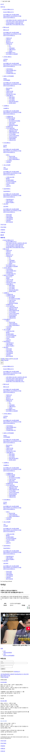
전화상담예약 (9, 217)
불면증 (7, 178)
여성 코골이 (12, 98)
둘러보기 (8, 41)
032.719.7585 (4, 721)
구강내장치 (9, 160)
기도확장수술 (9, 116)
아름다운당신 (12, 49)
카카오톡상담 (9, 219)
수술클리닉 (6, 105)
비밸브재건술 (12, 140)
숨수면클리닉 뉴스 (10, 52)
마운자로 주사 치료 (11, 94)
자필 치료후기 (9, 201)
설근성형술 (12, 119)
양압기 (7, 154)
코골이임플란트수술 (14, 132)
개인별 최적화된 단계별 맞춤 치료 (14, 23)
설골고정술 (12, 123)
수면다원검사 (9, 69)
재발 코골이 (12, 97)
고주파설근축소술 (13, 129)
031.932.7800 (4, 700)
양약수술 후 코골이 (13, 101)
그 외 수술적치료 (10, 128)
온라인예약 (9, 216)
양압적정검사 (9, 71)
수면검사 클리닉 (7, 56)
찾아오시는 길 (9, 42)
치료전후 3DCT (10, 199)
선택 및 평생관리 (13, 157)
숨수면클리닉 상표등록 (12, 54)
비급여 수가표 (6, 675)
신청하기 (3, 668)
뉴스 (10, 46)
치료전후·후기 (6, 188)
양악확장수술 (9, 126)
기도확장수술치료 (10, 117)
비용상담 (8, 220)
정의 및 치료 (12, 156)
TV (9, 45)
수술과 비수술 (9, 91)
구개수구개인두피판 (14, 135)
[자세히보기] (17, 671)
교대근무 (8, 186)
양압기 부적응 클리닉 (14, 159)
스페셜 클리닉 (9, 95)
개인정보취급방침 (5, 674)
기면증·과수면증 (10, 177)
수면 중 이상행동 (10, 183)
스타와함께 (12, 48)
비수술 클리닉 (6, 142)
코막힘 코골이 (12, 103)
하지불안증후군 (10, 180)
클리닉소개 (6, 27)
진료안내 (8, 39)
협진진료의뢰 (9, 222)
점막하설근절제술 (13, 125)
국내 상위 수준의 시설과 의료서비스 (15, 21)
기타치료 (8, 162)
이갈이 (7, 184)
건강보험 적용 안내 (11, 73)
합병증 (7, 89)
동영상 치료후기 (10, 202)
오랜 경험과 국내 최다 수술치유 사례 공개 (16, 20)
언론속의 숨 (9, 43)
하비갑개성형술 (13, 137)
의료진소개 (9, 38)
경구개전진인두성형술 (14, 120)
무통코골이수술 (13, 131)
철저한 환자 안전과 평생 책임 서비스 (15, 24)
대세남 (10, 51)
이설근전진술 (12, 122)
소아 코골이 (12, 100)
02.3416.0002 (4, 682)
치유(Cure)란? (9, 92)
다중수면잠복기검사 (11, 70)
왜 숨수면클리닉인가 (8, 9)
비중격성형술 (12, 138)
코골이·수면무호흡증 (8, 76)
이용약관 (12, 674)
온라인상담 (9, 214)
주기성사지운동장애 (11, 181)
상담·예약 (5, 203)
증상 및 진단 (9, 88)
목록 (2, 648)
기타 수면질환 (6, 165)
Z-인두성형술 (12, 134)
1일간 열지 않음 (6, 1)
